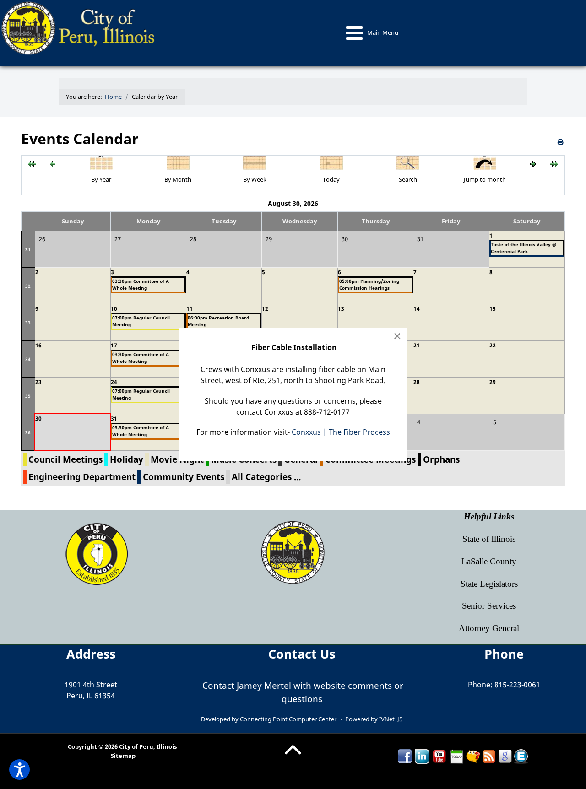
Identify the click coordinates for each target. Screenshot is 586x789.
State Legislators (489, 584)
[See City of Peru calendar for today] (457, 756)
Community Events (183, 476)
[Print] (561, 142)
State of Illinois (488, 539)
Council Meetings (65, 459)
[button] (19, 769)
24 (114, 382)
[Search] (407, 161)
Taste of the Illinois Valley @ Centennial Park (523, 247)
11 (189, 309)
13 (341, 309)
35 (28, 396)
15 (492, 309)
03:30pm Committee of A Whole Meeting (140, 284)
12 (265, 309)
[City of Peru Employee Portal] (521, 756)
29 (492, 382)
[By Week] (254, 161)
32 (28, 286)
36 (28, 432)
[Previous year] (31, 163)
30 (38, 418)
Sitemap (123, 755)
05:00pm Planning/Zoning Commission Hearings (369, 284)
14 (416, 309)
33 (28, 322)
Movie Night (177, 459)
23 (38, 382)
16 (38, 345)
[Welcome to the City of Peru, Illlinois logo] (79, 27)
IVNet (387, 719)
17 (114, 345)
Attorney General (489, 628)
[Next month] (533, 163)
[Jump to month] (484, 161)
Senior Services (489, 606)
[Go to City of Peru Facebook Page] (404, 756)
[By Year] (101, 161)
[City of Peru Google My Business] (505, 756)
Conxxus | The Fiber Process (341, 432)
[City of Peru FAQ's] (473, 756)
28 (416, 382)
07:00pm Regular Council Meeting (141, 321)
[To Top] (292, 756)
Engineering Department (82, 476)
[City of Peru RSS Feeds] (489, 756)
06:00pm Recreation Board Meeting (218, 321)
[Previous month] (52, 163)
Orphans (441, 459)
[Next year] (554, 163)
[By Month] (178, 161)
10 (114, 309)
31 (28, 249)
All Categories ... (266, 476)
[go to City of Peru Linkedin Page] (422, 756)
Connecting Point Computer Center (288, 719)
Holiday (126, 459)
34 (28, 359)
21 (416, 345)
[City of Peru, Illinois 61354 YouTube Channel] (439, 756)
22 (492, 345)
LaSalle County (488, 561)
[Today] (331, 161)
